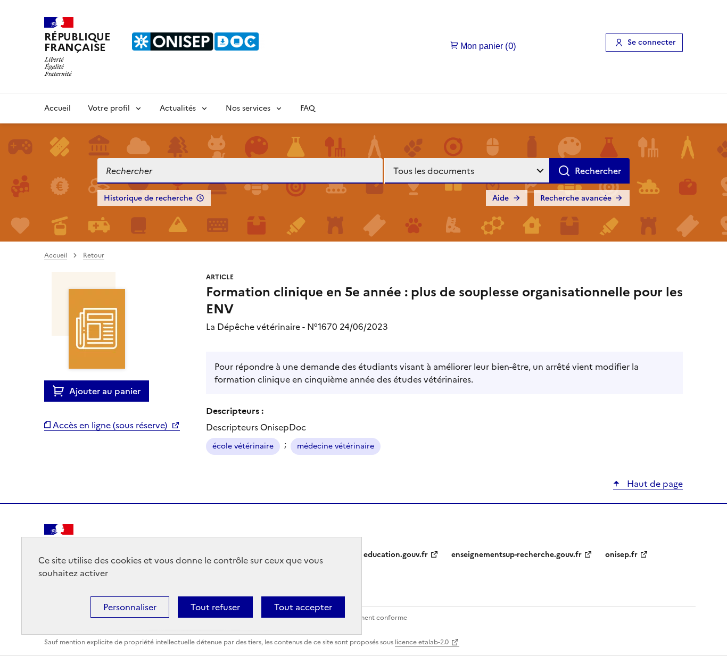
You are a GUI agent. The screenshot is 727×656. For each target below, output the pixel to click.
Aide (500, 198)
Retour (93, 255)
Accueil (57, 108)
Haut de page (654, 483)
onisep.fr (621, 554)
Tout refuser (215, 607)
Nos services (248, 108)
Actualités (178, 108)
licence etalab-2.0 (422, 642)
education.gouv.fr (395, 554)
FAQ (307, 108)
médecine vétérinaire (335, 446)
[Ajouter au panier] (61, 391)
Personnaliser (129, 607)
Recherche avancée (576, 198)
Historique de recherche (148, 198)
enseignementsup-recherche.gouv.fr (516, 554)
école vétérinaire (243, 446)
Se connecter (651, 42)
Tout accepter (303, 607)
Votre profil (109, 108)
